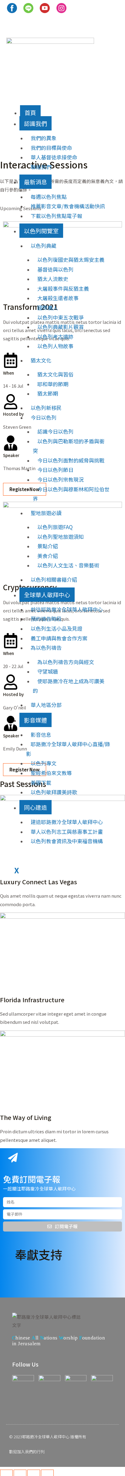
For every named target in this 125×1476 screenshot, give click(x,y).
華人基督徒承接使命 (54, 157)
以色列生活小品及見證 (56, 628)
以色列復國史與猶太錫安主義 (70, 259)
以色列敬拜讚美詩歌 (54, 792)
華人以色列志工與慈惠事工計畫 (67, 831)
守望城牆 (47, 671)
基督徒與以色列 (55, 269)
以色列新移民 (46, 407)
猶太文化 (41, 360)
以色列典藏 (43, 245)
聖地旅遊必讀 (46, 513)
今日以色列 (43, 417)
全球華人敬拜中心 (47, 595)
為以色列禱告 (46, 647)
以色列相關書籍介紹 (54, 579)
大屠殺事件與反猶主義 (63, 288)
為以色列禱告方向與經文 (65, 662)
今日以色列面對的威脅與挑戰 (70, 460)
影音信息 (41, 734)
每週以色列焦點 (49, 196)
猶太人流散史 (52, 278)
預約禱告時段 (46, 618)
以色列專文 (43, 763)
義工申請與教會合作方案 (59, 638)
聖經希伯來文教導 (51, 773)
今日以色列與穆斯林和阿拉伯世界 (71, 494)
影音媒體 (35, 720)
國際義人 (47, 307)
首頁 (30, 112)
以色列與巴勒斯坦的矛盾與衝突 (68, 446)
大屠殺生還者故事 (58, 298)
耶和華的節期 (52, 384)
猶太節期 (47, 393)
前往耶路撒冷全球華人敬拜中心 (67, 609)
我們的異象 (43, 138)
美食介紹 (47, 556)
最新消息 (35, 182)
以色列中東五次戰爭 (60, 317)
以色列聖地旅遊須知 (60, 536)
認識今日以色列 (55, 431)
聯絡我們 (41, 167)
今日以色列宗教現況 (60, 479)
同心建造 (35, 807)
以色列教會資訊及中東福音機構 (67, 841)
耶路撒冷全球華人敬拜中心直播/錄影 (68, 748)
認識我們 (35, 123)
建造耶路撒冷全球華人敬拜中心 (67, 822)
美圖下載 (41, 782)
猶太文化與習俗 (55, 374)
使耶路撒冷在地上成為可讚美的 (68, 686)
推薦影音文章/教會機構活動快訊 (68, 206)
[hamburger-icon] (13, 109)
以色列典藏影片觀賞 (60, 327)
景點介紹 (47, 546)
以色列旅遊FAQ (55, 527)
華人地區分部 (46, 705)
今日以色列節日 (55, 469)
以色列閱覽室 (41, 231)
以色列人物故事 (55, 346)
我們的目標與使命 (51, 147)
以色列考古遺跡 (55, 336)
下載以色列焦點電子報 (56, 216)
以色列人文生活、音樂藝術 (68, 565)
